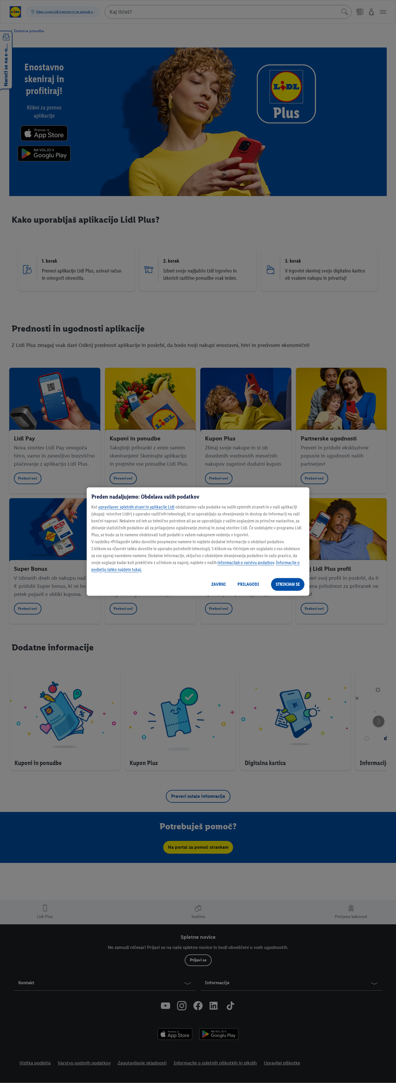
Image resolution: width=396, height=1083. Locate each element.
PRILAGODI (248, 584)
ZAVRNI (218, 584)
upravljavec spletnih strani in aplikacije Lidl (136, 507)
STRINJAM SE (288, 584)
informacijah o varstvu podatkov (245, 562)
